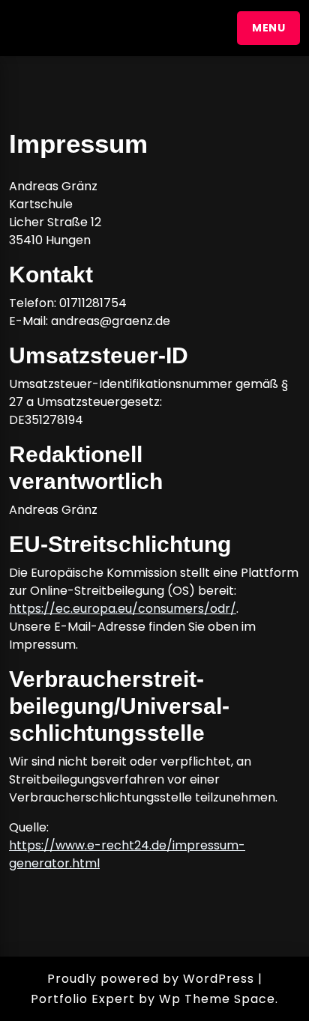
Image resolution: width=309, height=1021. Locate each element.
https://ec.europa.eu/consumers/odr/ (122, 608)
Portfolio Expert (83, 999)
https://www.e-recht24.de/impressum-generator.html (127, 854)
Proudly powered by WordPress (150, 978)
